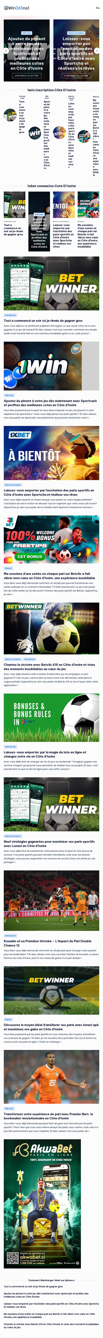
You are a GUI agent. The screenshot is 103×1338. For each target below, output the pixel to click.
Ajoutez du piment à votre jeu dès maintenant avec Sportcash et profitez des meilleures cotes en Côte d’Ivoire (26, 53)
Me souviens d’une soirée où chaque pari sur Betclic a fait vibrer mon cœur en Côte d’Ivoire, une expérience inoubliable (96, 138)
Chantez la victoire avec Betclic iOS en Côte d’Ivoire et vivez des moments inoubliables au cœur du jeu (51, 1326)
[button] (26, 75)
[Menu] (97, 8)
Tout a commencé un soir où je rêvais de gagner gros (22, 116)
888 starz (27, 33)
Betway (96, 97)
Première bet (22, 97)
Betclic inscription (76, 33)
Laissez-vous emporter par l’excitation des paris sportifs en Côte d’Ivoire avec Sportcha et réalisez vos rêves (76, 53)
